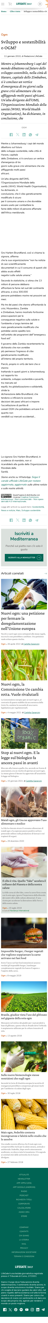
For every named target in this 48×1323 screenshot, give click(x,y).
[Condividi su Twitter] (17, 134)
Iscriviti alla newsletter (21, 557)
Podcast (24, 1195)
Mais (18, 510)
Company (24, 1227)
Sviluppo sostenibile (30, 510)
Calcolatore (24, 1208)
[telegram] (43, 1309)
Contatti (24, 1231)
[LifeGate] (24, 3)
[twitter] (10, 1309)
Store (13, 4)
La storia (24, 1240)
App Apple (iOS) (24, 1183)
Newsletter (24, 1179)
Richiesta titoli (24, 1199)
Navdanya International (19, 910)
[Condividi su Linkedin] (24, 134)
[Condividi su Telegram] (36, 134)
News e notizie (8, 510)
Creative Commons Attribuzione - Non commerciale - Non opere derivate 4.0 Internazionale (22, 499)
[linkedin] (37, 1309)
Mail (24, 1244)
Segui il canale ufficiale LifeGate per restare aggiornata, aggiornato (21, 480)
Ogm (4, 35)
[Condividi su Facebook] (11, 134)
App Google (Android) (24, 1187)
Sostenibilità (38, 506)
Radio (24, 1191)
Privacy (24, 1248)
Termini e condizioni (24, 1256)
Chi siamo (24, 1235)
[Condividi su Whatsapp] (30, 134)
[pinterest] (15, 1309)
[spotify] (21, 1309)
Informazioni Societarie (24, 1252)
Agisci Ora (24, 1212)
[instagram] (32, 1309)
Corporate (24, 1204)
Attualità (24, 1174)
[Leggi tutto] (45, 573)
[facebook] (4, 1309)
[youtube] (26, 1309)
